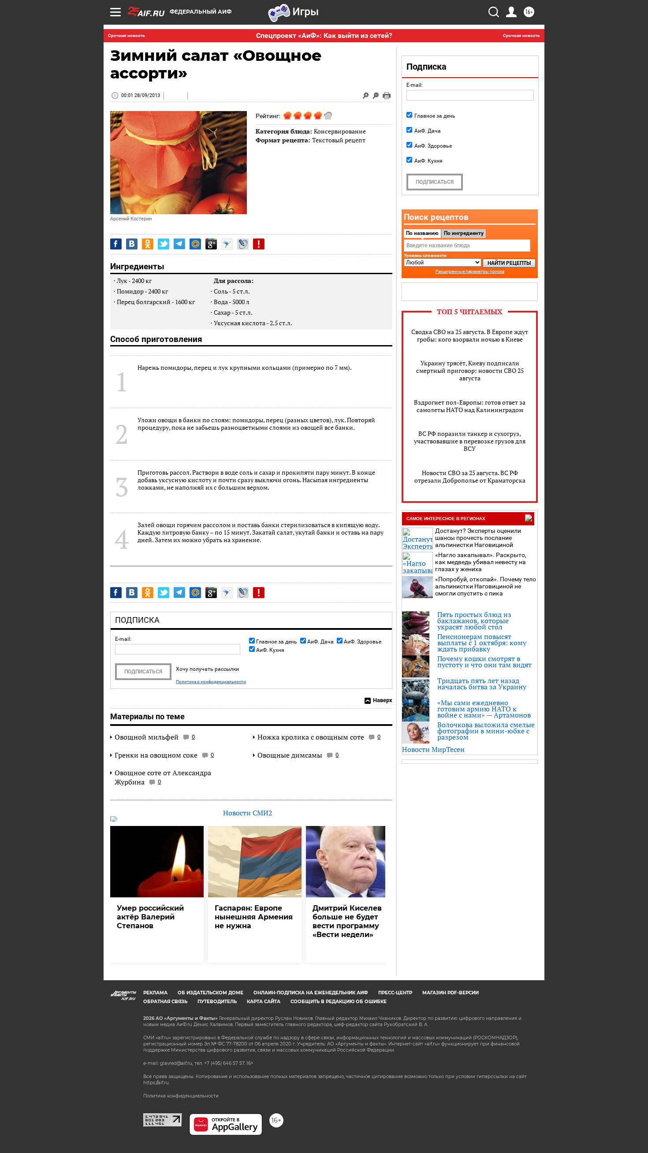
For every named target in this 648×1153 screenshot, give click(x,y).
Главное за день (276, 642)
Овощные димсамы (289, 755)
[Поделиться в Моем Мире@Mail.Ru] (195, 243)
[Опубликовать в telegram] (179, 243)
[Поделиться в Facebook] (116, 243)
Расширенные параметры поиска (470, 271)
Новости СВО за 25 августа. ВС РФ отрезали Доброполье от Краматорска (469, 476)
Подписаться (143, 672)
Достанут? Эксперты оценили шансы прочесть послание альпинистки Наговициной (478, 537)
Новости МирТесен (433, 749)
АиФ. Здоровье (362, 642)
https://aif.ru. (156, 1083)
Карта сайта (263, 1001)
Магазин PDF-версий (450, 993)
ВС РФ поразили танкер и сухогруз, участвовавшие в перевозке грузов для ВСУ (469, 441)
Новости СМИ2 (247, 813)
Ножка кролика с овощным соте (310, 737)
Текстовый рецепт (338, 140)
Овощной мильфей (147, 737)
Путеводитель (217, 1001)
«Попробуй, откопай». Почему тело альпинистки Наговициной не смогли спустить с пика (485, 586)
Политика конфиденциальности (181, 1096)
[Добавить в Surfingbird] (227, 244)
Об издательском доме (210, 993)
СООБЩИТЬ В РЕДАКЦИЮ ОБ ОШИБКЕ (338, 1001)
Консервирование (340, 131)
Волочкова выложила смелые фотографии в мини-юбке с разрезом (486, 731)
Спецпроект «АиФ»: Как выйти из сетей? (324, 35)
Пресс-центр (395, 993)
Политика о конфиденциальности (211, 682)
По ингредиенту (464, 233)
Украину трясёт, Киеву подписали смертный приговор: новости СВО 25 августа (470, 370)
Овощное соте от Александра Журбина (163, 777)
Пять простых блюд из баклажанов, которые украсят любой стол (474, 620)
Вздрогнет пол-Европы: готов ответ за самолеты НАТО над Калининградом (469, 405)
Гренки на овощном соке (156, 755)
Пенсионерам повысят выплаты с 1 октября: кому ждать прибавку (481, 642)
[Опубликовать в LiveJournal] (243, 243)
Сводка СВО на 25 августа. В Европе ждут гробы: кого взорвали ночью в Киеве (469, 335)
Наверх (382, 700)
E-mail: (123, 639)
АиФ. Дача (320, 642)
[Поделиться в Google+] (211, 243)
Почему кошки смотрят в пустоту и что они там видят (484, 661)
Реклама (155, 993)
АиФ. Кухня (270, 650)
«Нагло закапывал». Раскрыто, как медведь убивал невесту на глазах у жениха (480, 562)
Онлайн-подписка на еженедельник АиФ (310, 993)
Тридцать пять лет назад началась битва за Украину (481, 683)
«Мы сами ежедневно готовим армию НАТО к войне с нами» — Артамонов (484, 708)
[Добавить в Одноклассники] (147, 243)
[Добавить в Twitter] (163, 243)
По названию (422, 233)
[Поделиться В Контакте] (132, 243)
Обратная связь (165, 1001)
